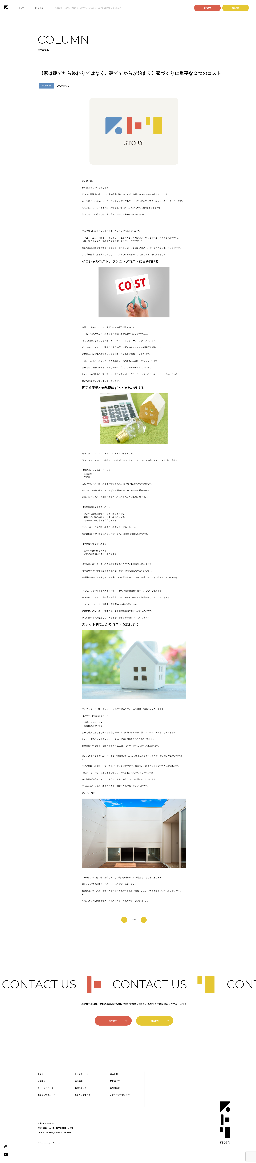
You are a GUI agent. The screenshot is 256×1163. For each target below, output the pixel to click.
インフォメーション (46, 1088)
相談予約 (235, 8)
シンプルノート (82, 1074)
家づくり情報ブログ (46, 1095)
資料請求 (207, 8)
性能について (81, 1088)
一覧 (134, 920)
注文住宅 (79, 1081)
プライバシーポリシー (120, 1095)
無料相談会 (115, 1088)
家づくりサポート (83, 1095)
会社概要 (42, 1081)
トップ (41, 1074)
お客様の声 (115, 1081)
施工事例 (114, 1074)
